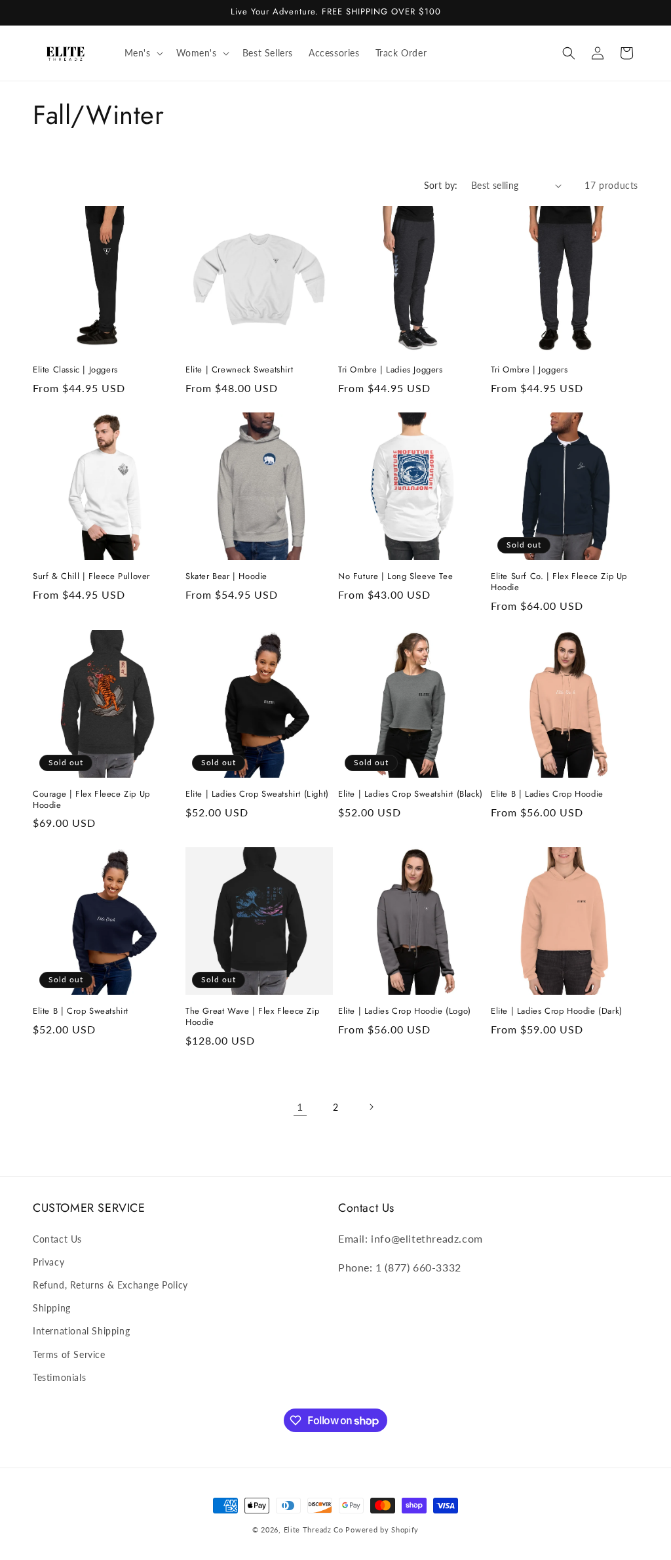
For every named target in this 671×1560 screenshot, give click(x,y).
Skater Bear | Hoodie (226, 576)
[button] (142, 53)
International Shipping (81, 1330)
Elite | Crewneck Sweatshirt (239, 370)
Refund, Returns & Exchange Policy (110, 1284)
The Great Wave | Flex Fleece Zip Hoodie (252, 1017)
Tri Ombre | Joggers (529, 370)
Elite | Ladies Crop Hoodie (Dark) (557, 1011)
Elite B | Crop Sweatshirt (80, 1011)
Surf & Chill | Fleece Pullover (91, 576)
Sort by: (441, 185)
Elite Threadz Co (313, 1529)
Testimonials (59, 1377)
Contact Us (57, 1239)
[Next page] (370, 1106)
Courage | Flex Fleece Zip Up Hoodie (91, 800)
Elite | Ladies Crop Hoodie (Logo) (404, 1011)
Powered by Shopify (382, 1529)
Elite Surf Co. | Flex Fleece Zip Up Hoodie (559, 582)
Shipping (52, 1307)
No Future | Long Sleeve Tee (395, 576)
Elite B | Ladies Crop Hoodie (547, 794)
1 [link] (300, 1106)
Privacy (48, 1262)
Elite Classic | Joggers (75, 370)
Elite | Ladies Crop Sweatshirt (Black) (410, 794)
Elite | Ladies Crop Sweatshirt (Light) (257, 794)
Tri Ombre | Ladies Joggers (390, 370)
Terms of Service (69, 1354)
